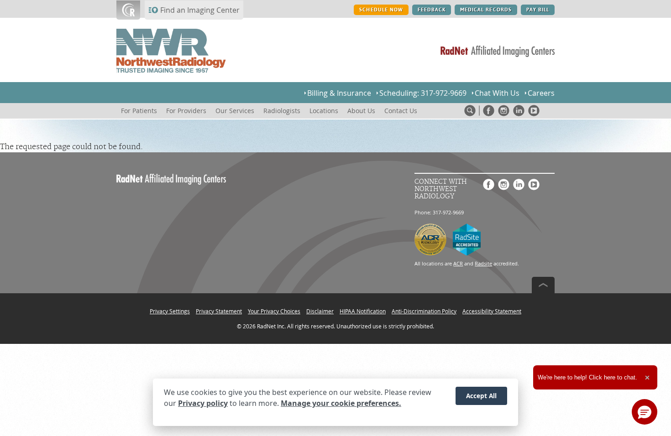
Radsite (483, 263)
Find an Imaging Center (200, 10)
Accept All (481, 395)
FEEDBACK (432, 10)
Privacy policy (203, 403)
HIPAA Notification (363, 311)
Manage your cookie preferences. (341, 403)
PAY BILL (537, 10)
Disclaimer (320, 311)
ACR (458, 263)
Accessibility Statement (491, 311)
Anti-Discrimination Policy (424, 311)
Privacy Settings (170, 311)
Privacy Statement (219, 311)
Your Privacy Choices (274, 311)
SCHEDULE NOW (381, 10)
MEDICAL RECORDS (486, 10)
